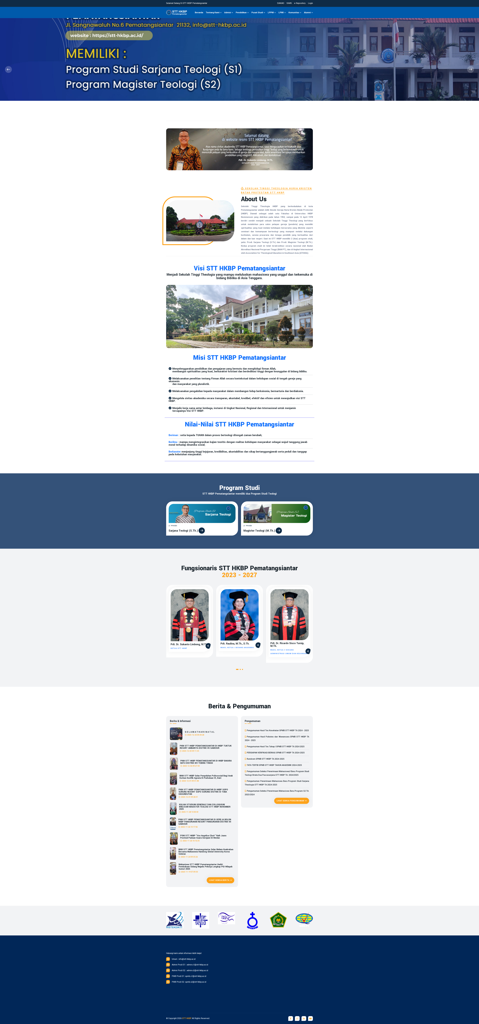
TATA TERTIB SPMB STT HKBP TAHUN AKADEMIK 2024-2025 (274, 765)
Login (310, 3)
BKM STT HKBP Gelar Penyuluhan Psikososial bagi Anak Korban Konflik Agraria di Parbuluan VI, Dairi (206, 777)
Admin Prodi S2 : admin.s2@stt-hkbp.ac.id (190, 970)
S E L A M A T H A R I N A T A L (199, 732)
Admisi (227, 12)
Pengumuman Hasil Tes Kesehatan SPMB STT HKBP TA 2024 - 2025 (278, 730)
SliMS (289, 3)
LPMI (281, 12)
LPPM (271, 12)
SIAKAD (280, 3)
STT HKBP (186, 1018)
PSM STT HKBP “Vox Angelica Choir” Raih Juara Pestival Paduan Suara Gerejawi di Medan (203, 837)
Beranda (199, 12)
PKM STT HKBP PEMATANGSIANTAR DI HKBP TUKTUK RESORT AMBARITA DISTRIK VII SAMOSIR (206, 747)
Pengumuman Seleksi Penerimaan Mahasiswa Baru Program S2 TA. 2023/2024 (277, 793)
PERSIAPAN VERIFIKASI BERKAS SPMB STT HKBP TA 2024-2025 (275, 752)
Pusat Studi (257, 12)
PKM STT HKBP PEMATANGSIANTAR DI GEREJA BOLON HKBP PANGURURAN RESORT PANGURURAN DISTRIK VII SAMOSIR (204, 821)
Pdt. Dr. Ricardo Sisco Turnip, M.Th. (287, 644)
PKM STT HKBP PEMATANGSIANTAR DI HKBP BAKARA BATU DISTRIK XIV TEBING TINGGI (206, 762)
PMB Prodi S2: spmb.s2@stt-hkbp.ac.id (189, 982)
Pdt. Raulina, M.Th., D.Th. (235, 643)
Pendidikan (241, 12)
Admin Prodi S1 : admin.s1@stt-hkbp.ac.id (190, 965)
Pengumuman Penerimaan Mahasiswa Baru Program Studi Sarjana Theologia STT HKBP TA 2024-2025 (277, 783)
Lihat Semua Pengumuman (290, 801)
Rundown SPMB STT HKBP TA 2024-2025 (265, 759)
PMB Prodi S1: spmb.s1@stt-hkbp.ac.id (189, 976)
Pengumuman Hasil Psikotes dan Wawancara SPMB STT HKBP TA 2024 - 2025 (277, 738)
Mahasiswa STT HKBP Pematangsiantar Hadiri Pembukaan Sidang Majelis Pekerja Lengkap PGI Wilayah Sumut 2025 (205, 866)
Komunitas (294, 12)
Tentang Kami (212, 12)
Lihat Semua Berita (219, 880)
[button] (237, 670)
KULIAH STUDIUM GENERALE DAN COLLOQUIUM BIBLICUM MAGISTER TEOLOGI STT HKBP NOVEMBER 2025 (204, 806)
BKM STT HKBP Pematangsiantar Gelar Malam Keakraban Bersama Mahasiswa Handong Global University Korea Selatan (206, 851)
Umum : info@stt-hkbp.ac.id (183, 959)
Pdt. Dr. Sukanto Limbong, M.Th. (189, 644)
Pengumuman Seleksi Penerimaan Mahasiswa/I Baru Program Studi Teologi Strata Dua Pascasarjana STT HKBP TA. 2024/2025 (277, 773)
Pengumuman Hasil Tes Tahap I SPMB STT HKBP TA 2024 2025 (275, 746)
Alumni (307, 12)
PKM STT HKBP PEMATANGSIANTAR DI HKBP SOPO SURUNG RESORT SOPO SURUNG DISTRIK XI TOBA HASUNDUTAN (203, 792)
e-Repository (300, 3)
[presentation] (8, 69)
